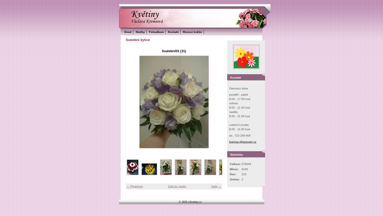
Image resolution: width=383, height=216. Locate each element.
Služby (140, 32)
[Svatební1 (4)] (181, 174)
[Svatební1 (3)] (166, 174)
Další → (216, 186)
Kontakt (173, 32)
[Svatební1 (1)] (133, 174)
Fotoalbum (156, 32)
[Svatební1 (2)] (149, 174)
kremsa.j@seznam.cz (242, 141)
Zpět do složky (177, 186)
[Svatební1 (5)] (195, 174)
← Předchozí (135, 186)
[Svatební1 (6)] (210, 174)
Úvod (127, 32)
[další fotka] (215, 102)
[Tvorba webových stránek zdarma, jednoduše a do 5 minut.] (203, 202)
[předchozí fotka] (132, 102)
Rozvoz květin (192, 32)
